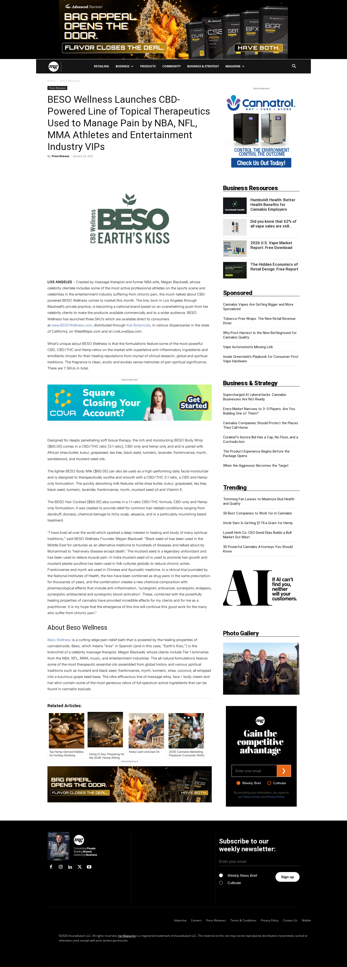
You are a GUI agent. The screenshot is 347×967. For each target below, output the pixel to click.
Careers (196, 920)
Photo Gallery (240, 633)
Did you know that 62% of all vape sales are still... (273, 223)
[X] (79, 867)
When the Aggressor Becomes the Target (255, 465)
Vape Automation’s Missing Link (248, 347)
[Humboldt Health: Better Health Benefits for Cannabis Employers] (235, 205)
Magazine (233, 66)
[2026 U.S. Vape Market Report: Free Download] (235, 248)
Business (123, 66)
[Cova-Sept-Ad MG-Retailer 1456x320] (129, 403)
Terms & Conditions (243, 920)
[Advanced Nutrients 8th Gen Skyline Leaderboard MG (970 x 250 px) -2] (173, 29)
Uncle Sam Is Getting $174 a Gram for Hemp (258, 523)
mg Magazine (127, 936)
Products (148, 66)
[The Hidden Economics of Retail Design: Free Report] (235, 270)
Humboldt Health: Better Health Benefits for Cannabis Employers (272, 204)
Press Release (60, 156)
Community (171, 66)
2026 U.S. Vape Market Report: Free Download (271, 245)
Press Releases (57, 88)
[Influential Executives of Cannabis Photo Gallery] (261, 669)
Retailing (101, 66)
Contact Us (290, 920)
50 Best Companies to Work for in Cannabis (257, 513)
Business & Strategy (203, 66)
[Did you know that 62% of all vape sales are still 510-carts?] (235, 227)
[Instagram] (60, 867)
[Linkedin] (70, 867)
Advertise (180, 920)
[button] (294, 66)
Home (51, 81)
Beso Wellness (59, 640)
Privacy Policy (275, 797)
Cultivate (279, 783)
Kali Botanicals (138, 325)
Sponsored (237, 293)
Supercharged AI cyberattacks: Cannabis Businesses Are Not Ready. (254, 397)
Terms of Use (251, 797)
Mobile (306, 920)
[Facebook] (51, 867)
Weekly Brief (251, 783)
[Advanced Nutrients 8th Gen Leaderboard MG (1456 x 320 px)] (129, 784)
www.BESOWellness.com (71, 325)
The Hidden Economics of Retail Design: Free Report (274, 266)
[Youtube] (89, 867)
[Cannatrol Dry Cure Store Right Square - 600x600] (261, 168)
